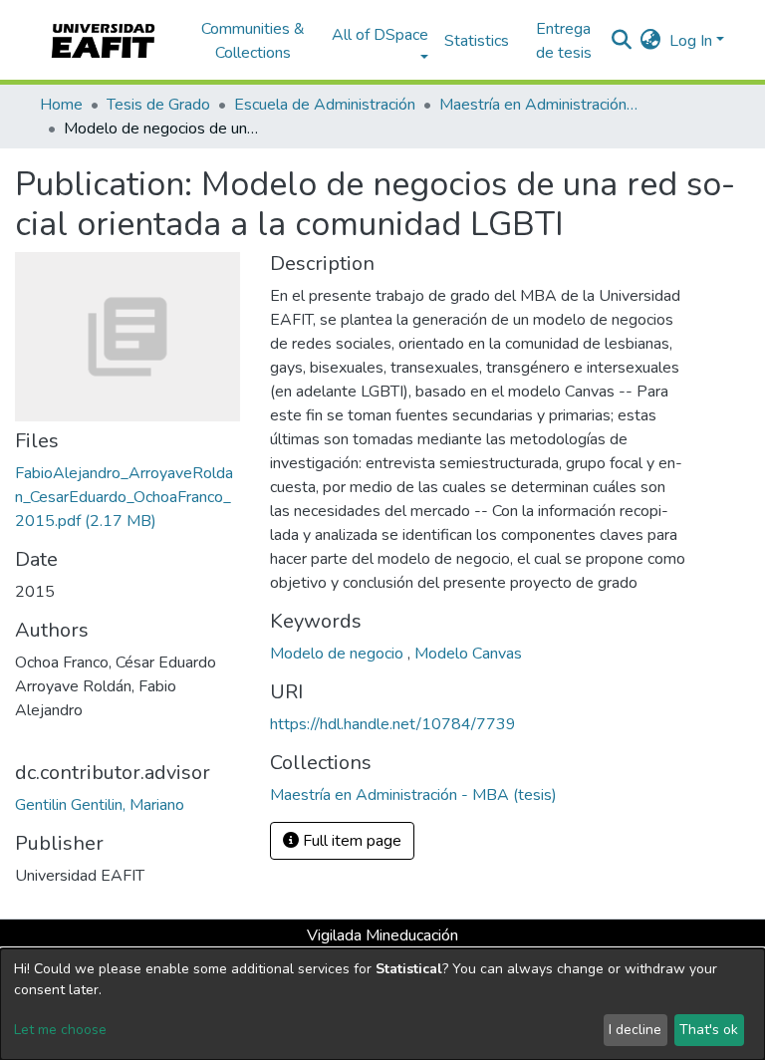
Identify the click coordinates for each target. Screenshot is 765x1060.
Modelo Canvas (468, 653)
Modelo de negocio (338, 653)
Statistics (476, 41)
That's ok (708, 1029)
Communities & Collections (253, 41)
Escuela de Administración (324, 105)
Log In (690, 41)
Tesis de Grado (158, 105)
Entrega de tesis (564, 41)
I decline (635, 1029)
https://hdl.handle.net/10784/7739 (393, 724)
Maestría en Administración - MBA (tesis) (538, 105)
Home (61, 105)
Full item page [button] (350, 841)
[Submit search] (622, 41)
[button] (650, 41)
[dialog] (382, 1004)
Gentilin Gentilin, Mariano (99, 805)
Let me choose (60, 1029)
